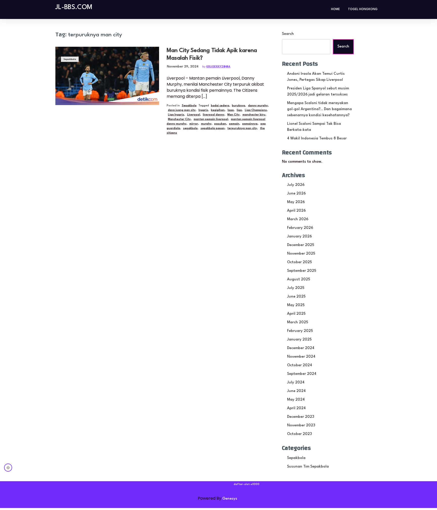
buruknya (238, 105)
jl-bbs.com (73, 7)
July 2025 (295, 288)
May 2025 (295, 305)
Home (335, 9)
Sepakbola (69, 59)
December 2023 (300, 417)
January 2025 (299, 340)
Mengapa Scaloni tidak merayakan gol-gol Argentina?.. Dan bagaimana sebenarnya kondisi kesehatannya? (319, 109)
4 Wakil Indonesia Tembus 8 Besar (317, 138)
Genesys (229, 499)
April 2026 (296, 211)
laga (231, 110)
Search (288, 34)
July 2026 (295, 185)
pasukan (220, 124)
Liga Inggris (176, 114)
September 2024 (301, 374)
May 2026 (296, 202)
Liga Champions (256, 110)
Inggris (203, 110)
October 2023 (299, 434)
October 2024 (299, 365)
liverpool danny (213, 114)
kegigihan (218, 110)
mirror (193, 124)
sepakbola (190, 128)
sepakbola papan (213, 128)
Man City (233, 114)
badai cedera (220, 105)
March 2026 (297, 219)
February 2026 (300, 228)
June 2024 (296, 391)
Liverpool (193, 114)
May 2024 (296, 400)
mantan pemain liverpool (211, 119)
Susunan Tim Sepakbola (308, 467)
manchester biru (254, 114)
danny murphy (258, 105)
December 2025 (300, 245)
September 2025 (301, 271)
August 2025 (298, 279)
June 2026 (296, 194)
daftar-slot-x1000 (246, 484)
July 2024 (295, 382)
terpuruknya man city (242, 128)
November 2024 (301, 357)
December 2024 (300, 348)
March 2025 (297, 322)
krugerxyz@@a (218, 66)
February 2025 (300, 331)
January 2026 (299, 236)
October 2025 (299, 262)
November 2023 (301, 425)
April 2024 (296, 408)
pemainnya (249, 124)
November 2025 (301, 254)
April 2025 (296, 314)
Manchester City (179, 119)
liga (239, 110)
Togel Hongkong (363, 9)
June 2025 (296, 297)
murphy (206, 124)
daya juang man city (181, 110)
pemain (234, 124)
